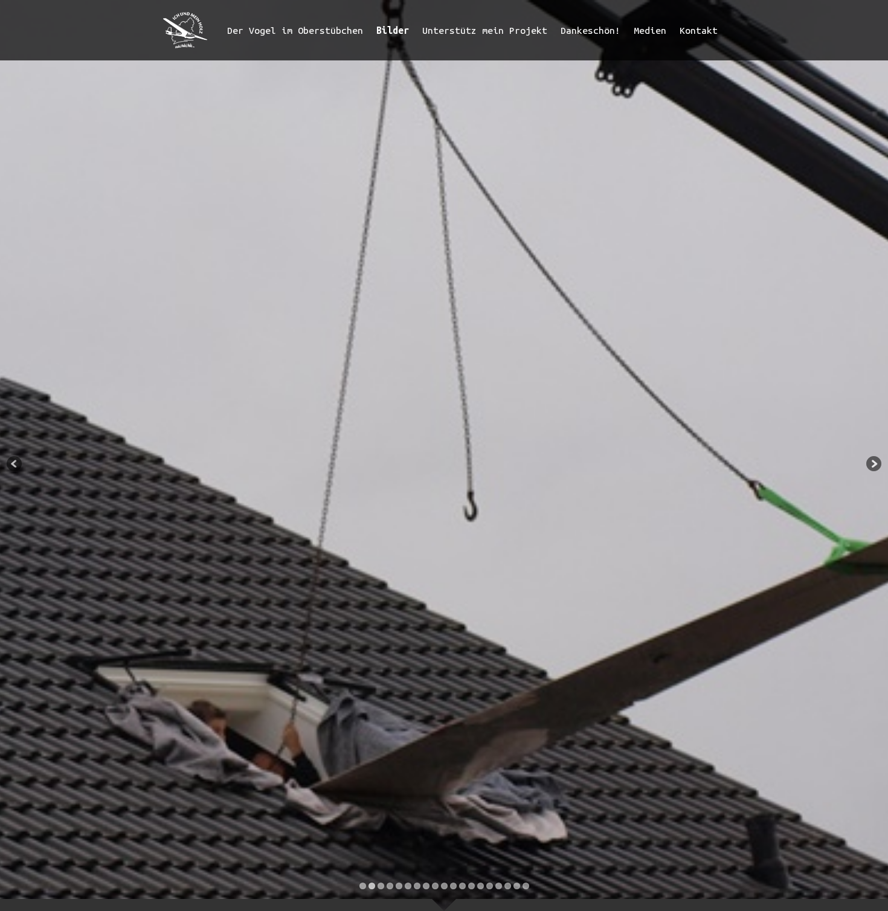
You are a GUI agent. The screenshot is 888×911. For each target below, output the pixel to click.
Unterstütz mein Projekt (484, 30)
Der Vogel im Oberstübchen (295, 30)
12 (462, 886)
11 (453, 886)
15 (489, 886)
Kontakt (699, 30)
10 (444, 886)
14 (480, 886)
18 (516, 886)
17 (507, 886)
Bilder (392, 30)
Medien (650, 30)
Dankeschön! (590, 30)
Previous (15, 465)
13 (471, 886)
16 (498, 886)
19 (526, 886)
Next (873, 465)
